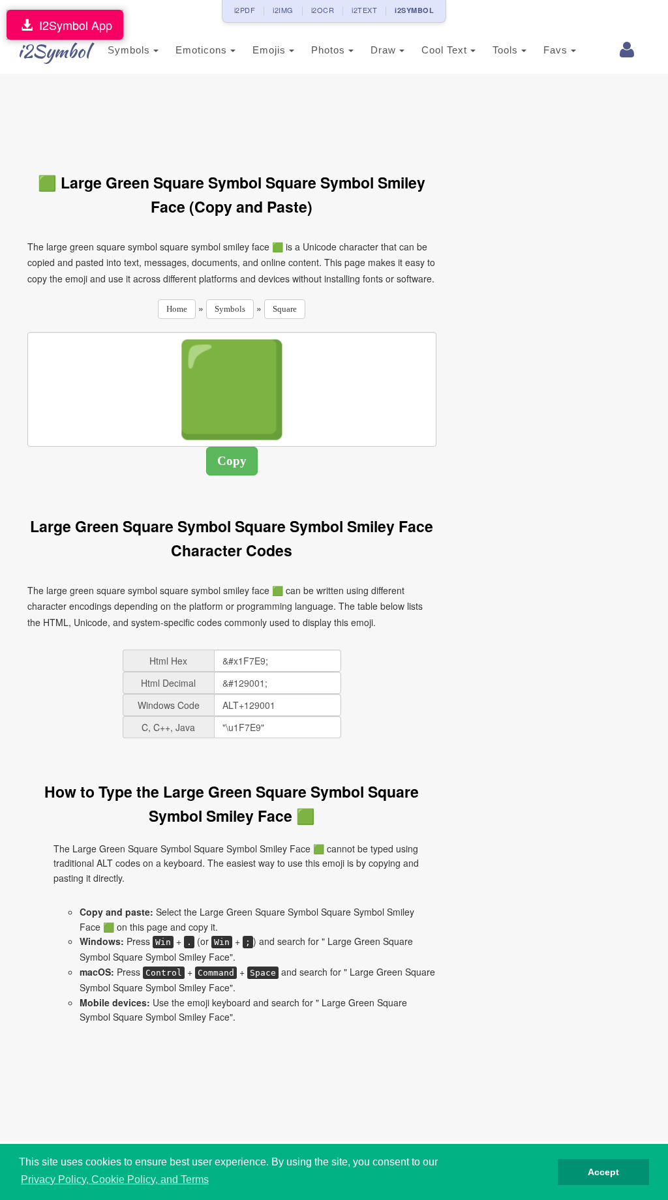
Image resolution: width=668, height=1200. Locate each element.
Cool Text (445, 49)
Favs (557, 49)
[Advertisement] (264, 116)
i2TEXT (364, 10)
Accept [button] (603, 1172)
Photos (329, 49)
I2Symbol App (72, 24)
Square (285, 309)
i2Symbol (53, 51)
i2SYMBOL (414, 10)
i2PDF (245, 10)
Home (176, 309)
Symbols (130, 49)
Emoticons (202, 49)
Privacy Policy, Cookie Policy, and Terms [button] (115, 1179)
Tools (507, 49)
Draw (385, 49)
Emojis (270, 49)
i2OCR (323, 10)
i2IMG (283, 10)
